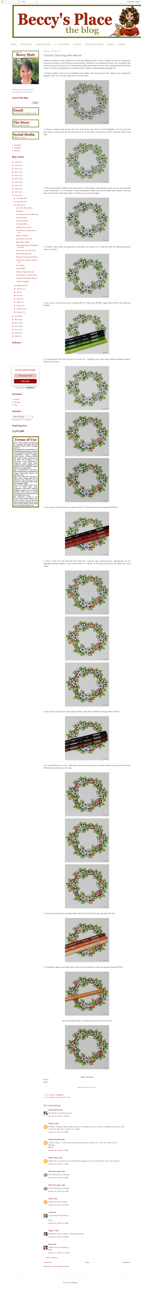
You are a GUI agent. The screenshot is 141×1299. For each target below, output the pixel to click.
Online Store (26, 44)
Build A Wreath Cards (23, 253)
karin (50, 1244)
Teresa (50, 1198)
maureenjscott (53, 1110)
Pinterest (17, 150)
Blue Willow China (22, 242)
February (20, 309)
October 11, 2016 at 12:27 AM (59, 1253)
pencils (58, 1097)
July (18, 292)
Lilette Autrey (53, 1157)
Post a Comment (52, 1257)
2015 (17, 316)
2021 (17, 179)
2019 (17, 185)
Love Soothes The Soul (24, 239)
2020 (17, 182)
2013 (17, 323)
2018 (17, 189)
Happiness (19, 211)
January (19, 312)
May (18, 299)
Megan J (51, 1123)
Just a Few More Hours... (24, 208)
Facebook (17, 145)
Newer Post (48, 1262)
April (19, 302)
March (19, 305)
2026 (17, 162)
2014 (17, 319)
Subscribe (25, 381)
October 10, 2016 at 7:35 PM (58, 1164)
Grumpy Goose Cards (23, 227)
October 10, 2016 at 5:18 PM (58, 1150)
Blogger (74, 1282)
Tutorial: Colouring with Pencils (27, 257)
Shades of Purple (22, 235)
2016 (17, 195)
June (18, 295)
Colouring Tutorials (94, 44)
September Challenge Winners (26, 278)
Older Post (126, 1262)
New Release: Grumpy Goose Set (26, 231)
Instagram (17, 148)
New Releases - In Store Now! (26, 275)
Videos (110, 44)
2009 (17, 336)
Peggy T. (51, 1230)
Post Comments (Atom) (61, 1266)
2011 (17, 329)
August (19, 289)
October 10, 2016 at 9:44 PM (58, 1237)
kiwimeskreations (54, 1139)
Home (14, 44)
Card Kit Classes (43, 44)
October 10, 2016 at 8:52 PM (58, 1205)
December (20, 198)
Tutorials (77, 44)
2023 (17, 172)
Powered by (20, 388)
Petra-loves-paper (54, 1171)
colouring (52, 1097)
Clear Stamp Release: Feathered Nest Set (27, 246)
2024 (17, 169)
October (20, 205)
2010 (17, 333)
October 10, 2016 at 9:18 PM (58, 1223)
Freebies (121, 44)
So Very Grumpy (22, 221)
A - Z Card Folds (62, 44)
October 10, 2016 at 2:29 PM (58, 1132)
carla (50, 1212)
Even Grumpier (21, 217)
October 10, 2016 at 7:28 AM (58, 1116)
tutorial (63, 1097)
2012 (17, 326)
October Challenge (22, 281)
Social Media (20, 268)
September (20, 285)
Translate (28, 419)
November (20, 201)
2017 (17, 192)
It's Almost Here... (22, 224)
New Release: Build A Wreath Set (26, 261)
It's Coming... (21, 265)
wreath (68, 1097)
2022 (17, 175)
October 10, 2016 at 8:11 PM (58, 1177)
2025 (17, 165)
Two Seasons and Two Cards (26, 250)
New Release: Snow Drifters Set (27, 214)
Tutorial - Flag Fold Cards (25, 272)
